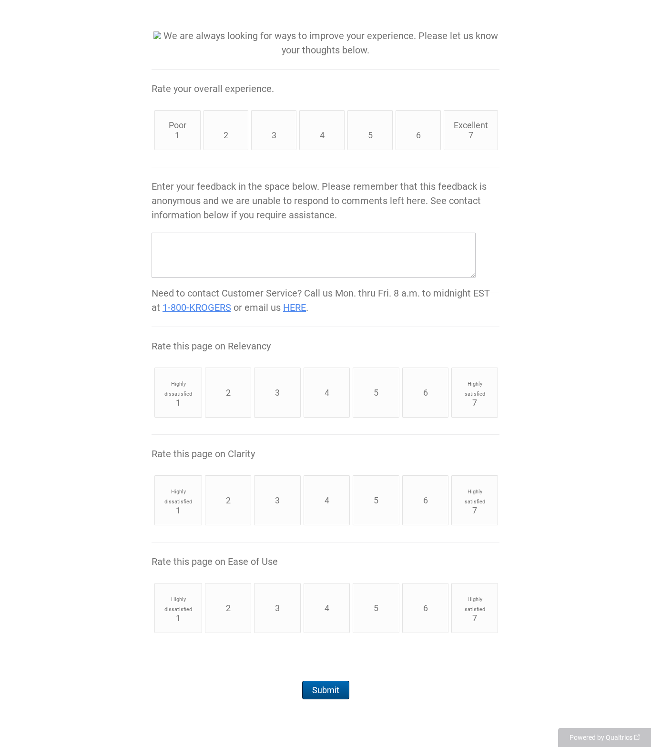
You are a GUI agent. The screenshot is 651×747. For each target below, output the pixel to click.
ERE (298, 307)
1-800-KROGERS (197, 307)
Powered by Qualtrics (601, 737)
